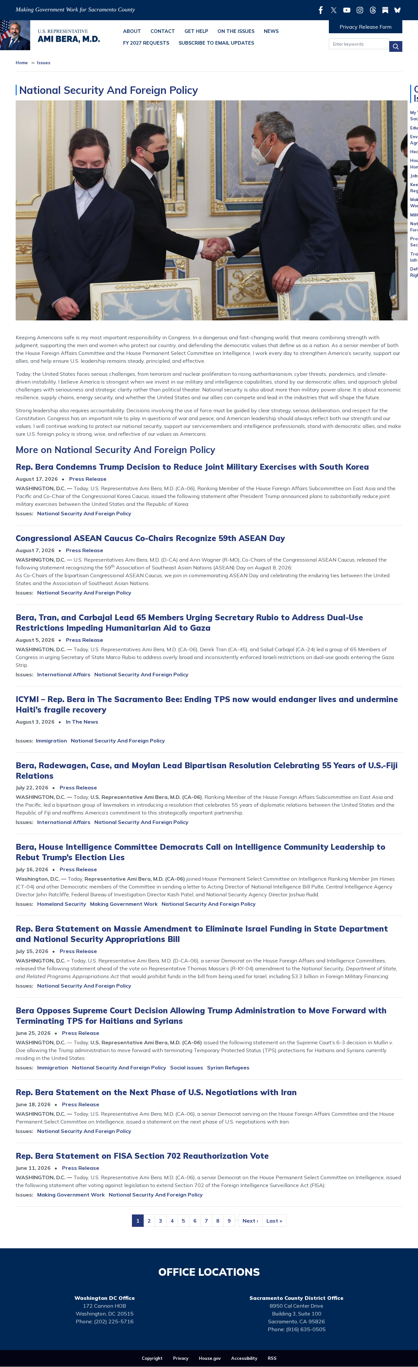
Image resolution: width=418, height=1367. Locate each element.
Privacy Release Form (366, 26)
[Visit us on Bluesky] (397, 10)
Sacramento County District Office (296, 1298)
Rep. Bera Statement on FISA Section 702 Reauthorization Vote (142, 1156)
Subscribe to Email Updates (216, 43)
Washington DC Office (104, 1298)
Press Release (87, 479)
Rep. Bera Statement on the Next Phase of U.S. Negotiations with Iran (156, 1092)
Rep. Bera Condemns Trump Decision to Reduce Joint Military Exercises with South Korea (192, 467)
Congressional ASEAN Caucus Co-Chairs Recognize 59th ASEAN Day (150, 538)
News (271, 31)
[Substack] (387, 10)
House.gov (210, 1358)
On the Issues (235, 31)
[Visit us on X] (335, 10)
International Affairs (63, 674)
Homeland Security (61, 904)
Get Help (196, 31)
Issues (43, 62)
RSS (272, 1358)
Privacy (180, 1358)
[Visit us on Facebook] (322, 10)
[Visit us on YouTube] (348, 10)
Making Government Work (124, 904)
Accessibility (244, 1358)
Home (22, 62)
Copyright (152, 1358)
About (132, 31)
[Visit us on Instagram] (361, 10)
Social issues (186, 1067)
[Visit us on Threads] (374, 10)
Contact (163, 31)
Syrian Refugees (228, 1067)
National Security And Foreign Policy (84, 513)
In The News (82, 721)
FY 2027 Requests (146, 43)
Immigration (51, 740)
